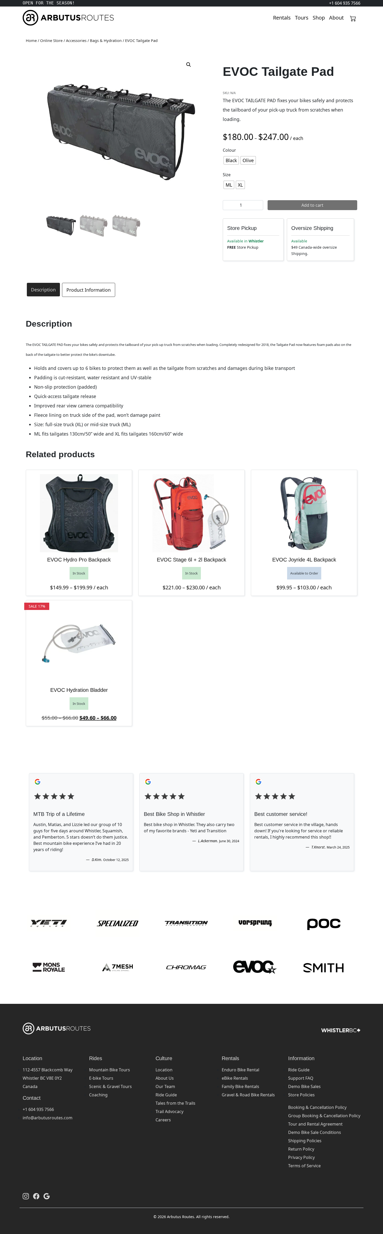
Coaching (98, 1095)
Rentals (282, 17)
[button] (188, 64)
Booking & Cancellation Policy (317, 1107)
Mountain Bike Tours (109, 1070)
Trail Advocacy (169, 1111)
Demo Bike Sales (304, 1086)
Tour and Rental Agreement (315, 1124)
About (336, 17)
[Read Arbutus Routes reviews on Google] (47, 1196)
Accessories (76, 40)
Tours (301, 17)
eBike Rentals (235, 1078)
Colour (229, 150)
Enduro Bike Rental (240, 1070)
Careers (163, 1120)
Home (31, 40)
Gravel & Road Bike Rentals (248, 1095)
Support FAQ (300, 1078)
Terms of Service (304, 1166)
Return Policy (301, 1149)
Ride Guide (166, 1095)
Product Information (88, 290)
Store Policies (301, 1095)
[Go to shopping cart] (353, 18)
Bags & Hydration (106, 40)
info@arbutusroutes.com (47, 1118)
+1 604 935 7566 (38, 1109)
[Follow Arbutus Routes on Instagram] (26, 1196)
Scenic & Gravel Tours (110, 1086)
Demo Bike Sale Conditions (314, 1132)
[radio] (231, 160)
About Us (165, 1078)
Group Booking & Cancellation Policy (324, 1116)
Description (43, 289)
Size (227, 175)
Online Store (51, 40)
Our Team (165, 1086)
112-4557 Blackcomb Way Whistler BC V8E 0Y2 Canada (47, 1078)
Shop (319, 17)
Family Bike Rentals (240, 1086)
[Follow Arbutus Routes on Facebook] (36, 1196)
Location (164, 1070)
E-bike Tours (101, 1078)
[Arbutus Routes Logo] (29, 18)
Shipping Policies (305, 1141)
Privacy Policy (301, 1157)
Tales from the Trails (175, 1103)
